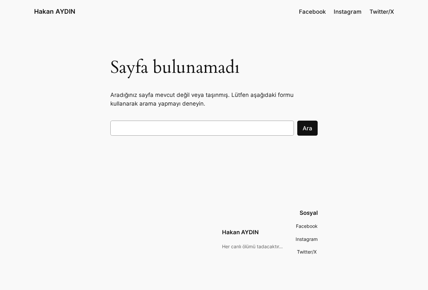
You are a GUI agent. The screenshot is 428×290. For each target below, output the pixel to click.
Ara (307, 128)
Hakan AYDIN (54, 11)
